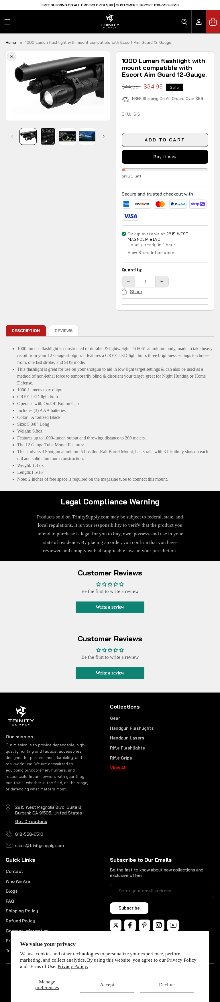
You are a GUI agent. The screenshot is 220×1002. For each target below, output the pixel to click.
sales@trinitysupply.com (39, 845)
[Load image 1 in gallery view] (28, 136)
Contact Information (27, 931)
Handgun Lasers (127, 738)
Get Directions (31, 821)
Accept (107, 984)
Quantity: (132, 270)
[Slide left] (12, 136)
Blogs (12, 891)
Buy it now (165, 156)
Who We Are (18, 881)
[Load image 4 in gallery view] (87, 136)
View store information (151, 253)
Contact (14, 871)
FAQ (10, 901)
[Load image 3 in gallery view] (67, 136)
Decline (167, 984)
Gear (115, 718)
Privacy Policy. (73, 966)
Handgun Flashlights (132, 728)
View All (118, 767)
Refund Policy (20, 921)
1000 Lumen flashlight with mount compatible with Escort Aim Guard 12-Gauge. (98, 42)
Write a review (110, 607)
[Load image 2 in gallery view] (48, 136)
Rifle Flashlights (127, 748)
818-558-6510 (29, 834)
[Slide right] (103, 136)
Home (11, 42)
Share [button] (136, 291)
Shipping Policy (22, 911)
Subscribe (129, 908)
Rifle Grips (121, 758)
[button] (7, 21)
